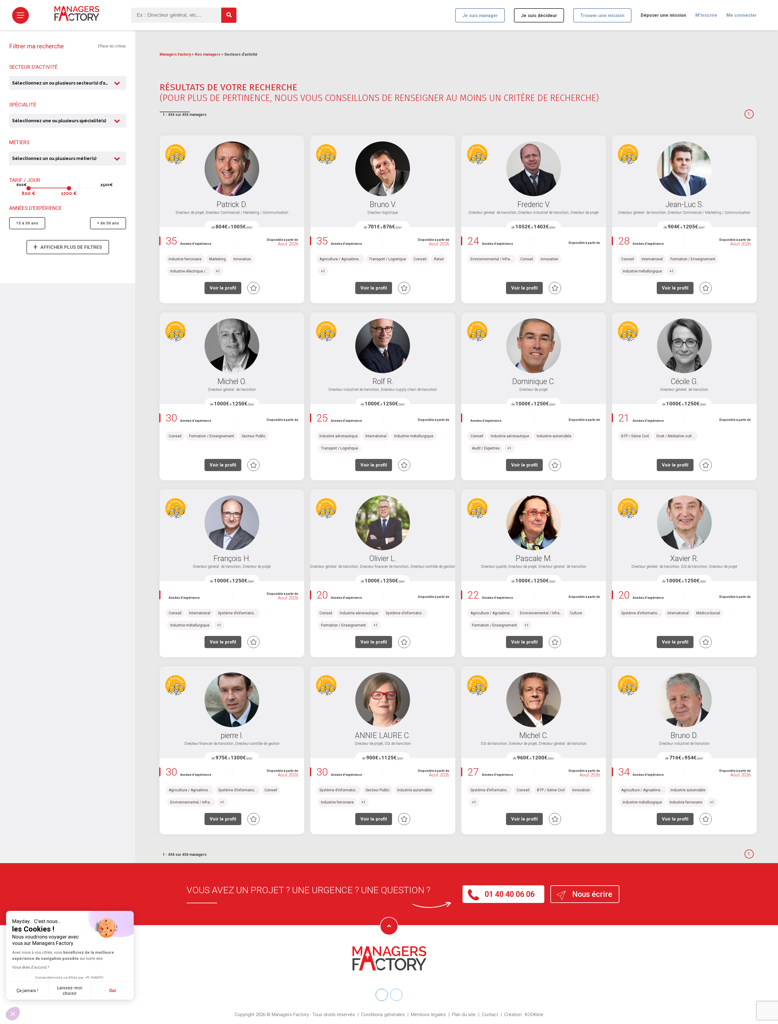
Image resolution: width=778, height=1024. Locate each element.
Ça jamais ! (27, 990)
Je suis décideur (539, 15)
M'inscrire (706, 15)
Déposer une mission (663, 15)
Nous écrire (592, 894)
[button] (12, 1013)
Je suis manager (480, 15)
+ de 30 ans (108, 223)
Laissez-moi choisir (69, 990)
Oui (112, 990)
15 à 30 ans (27, 223)
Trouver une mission (602, 15)
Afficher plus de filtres (67, 246)
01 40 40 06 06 (510, 894)
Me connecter (741, 15)
